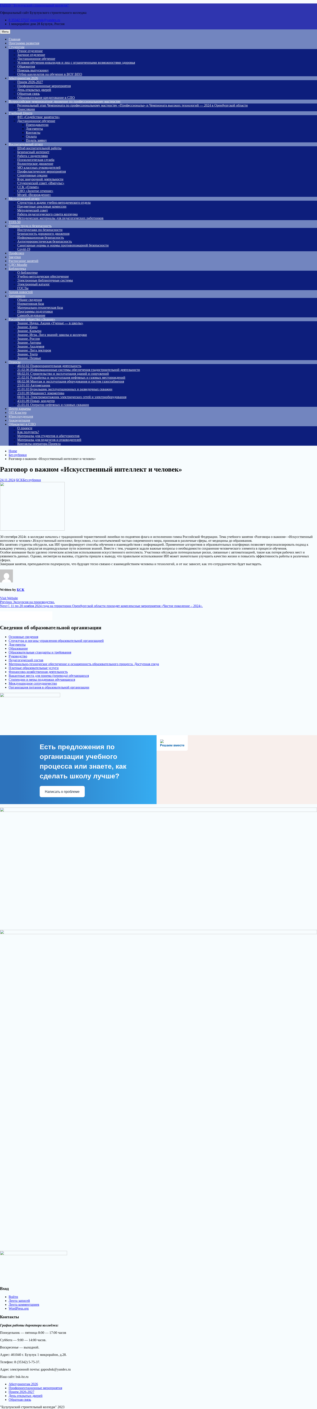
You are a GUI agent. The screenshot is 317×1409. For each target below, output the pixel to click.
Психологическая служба (35, 160)
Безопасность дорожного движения (43, 233)
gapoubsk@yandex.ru (45, 20)
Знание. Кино (27, 327)
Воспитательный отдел (26, 144)
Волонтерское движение (35, 163)
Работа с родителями (32, 156)
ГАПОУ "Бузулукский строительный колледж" (34, 5)
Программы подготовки (35, 311)
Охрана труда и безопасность (30, 226)
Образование (18, 648)
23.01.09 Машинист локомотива (40, 393)
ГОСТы (22, 288)
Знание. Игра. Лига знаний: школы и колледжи (52, 335)
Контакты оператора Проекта (39, 443)
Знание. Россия (28, 338)
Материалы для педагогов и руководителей (49, 440)
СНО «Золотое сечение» (35, 191)
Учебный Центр (20, 113)
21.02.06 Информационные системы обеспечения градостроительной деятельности (78, 370)
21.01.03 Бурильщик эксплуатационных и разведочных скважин (64, 389)
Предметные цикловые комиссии (41, 206)
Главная (14, 39)
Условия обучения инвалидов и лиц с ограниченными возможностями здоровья (76, 62)
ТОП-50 (14, 222)
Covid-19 (23, 249)
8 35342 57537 (19, 20)
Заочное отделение (31, 55)
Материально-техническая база (40, 307)
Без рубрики (32, 480)
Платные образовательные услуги (34, 668)
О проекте (24, 428)
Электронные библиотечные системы (45, 280)
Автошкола (17, 296)
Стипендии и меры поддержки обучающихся (42, 679)
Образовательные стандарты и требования (40, 652)
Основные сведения (23, 637)
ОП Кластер (18, 412)
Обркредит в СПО (22, 424)
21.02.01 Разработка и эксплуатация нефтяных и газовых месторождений (71, 377)
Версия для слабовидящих (30, 615)
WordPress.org (19, 1308)
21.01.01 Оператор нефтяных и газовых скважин (53, 405)
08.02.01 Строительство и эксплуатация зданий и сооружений (63, 373)
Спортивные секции (32, 175)
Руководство (18, 656)
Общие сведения (29, 300)
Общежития (26, 66)
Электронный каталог (33, 284)
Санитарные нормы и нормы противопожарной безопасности (63, 245)
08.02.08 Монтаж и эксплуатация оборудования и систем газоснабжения (70, 381)
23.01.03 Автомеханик (33, 385)
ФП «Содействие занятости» (38, 117)
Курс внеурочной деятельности (40, 179)
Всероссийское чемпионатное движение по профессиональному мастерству (65, 101)
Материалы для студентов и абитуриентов (48, 436)
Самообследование (31, 315)
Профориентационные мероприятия (44, 86)
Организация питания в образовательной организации (49, 687)
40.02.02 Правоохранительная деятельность (49, 366)
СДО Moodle (18, 265)
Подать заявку (36, 140)
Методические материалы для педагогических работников (60, 218)
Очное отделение (30, 51)
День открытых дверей (34, 90)
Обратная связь (28, 93)
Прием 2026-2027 (30, 82)
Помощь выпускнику (33, 70)
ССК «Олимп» (28, 187)
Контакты (33, 132)
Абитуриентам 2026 (23, 78)
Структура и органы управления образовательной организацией (56, 640)
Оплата (31, 136)
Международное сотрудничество (33, 683)
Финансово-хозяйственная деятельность (38, 672)
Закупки (15, 257)
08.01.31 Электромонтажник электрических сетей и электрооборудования (71, 397)
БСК (19, 480)
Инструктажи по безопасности (40, 230)
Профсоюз (16, 253)
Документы (34, 128)
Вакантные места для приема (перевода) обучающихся (49, 675)
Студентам (16, 47)
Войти (13, 1297)
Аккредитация (19, 420)
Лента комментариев (24, 1304)
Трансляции (26, 109)
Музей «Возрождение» (34, 195)
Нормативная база (30, 303)
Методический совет (32, 210)
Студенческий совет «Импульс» (40, 183)
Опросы (14, 362)
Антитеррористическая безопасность (44, 241)
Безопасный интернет (33, 152)
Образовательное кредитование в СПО (46, 97)
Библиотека (17, 268)
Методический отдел (24, 198)
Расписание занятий (23, 261)
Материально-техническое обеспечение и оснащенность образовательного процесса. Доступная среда (84, 664)
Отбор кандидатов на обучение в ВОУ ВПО (49, 74)
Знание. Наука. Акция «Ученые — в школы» (50, 323)
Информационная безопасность (40, 237)
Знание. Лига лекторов (34, 350)
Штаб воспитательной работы (39, 148)
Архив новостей (21, 292)
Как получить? (28, 432)
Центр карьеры (20, 408)
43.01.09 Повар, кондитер (36, 401)
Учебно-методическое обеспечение (43, 276)
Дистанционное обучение (36, 58)
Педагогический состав (26, 660)
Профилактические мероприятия (41, 171)
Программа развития (24, 43)
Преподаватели (37, 125)
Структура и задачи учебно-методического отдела (54, 202)
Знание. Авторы (29, 342)
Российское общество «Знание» (32, 319)
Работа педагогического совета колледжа (47, 214)
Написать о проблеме (62, 792)
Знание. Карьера (29, 331)
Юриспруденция (21, 416)
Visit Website (9, 598)
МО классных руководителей (39, 167)
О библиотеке (27, 272)
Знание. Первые (29, 358)
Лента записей (19, 1300)
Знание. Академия (30, 346)
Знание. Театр (27, 354)
